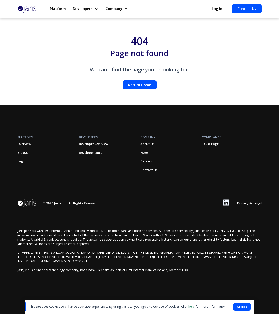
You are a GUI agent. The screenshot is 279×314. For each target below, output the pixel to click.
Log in (217, 8)
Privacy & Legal (249, 203)
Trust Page (210, 144)
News (144, 152)
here (191, 306)
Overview (24, 144)
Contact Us (246, 8)
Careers (146, 161)
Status (22, 152)
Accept (242, 307)
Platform (58, 8)
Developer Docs (90, 152)
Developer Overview (93, 144)
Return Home (139, 85)
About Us (147, 144)
